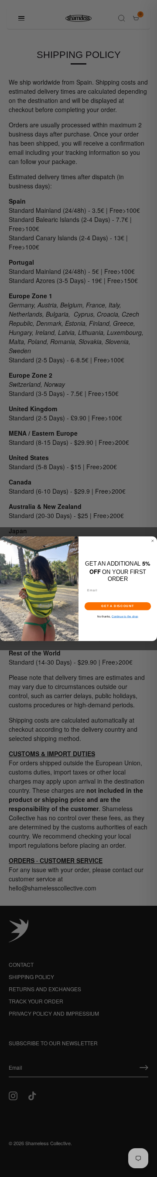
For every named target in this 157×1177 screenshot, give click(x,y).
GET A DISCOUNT (117, 606)
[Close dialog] (152, 540)
